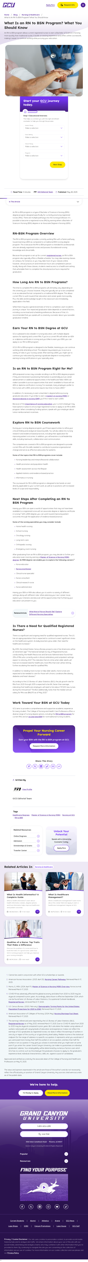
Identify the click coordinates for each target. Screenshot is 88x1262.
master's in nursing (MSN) (56, 396)
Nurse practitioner (23, 569)
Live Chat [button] (45, 1134)
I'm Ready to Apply (30, 1093)
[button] (44, 128)
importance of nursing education (38, 404)
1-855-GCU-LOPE (44, 1126)
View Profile (27, 789)
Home (6, 15)
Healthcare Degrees (21, 815)
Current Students (17, 1221)
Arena (57, 1221)
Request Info (69, 5)
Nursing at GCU (68, 815)
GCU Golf (76, 1226)
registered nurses (54, 255)
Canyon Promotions (42, 1226)
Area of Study (29, 144)
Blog (15, 15)
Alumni (33, 1221)
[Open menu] (83, 5)
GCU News (70, 1221)
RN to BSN (19, 818)
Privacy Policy (13, 1253)
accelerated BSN (35, 717)
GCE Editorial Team (45, 192)
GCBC (26, 1226)
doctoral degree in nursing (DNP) (26, 399)
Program (27, 153)
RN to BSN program (64, 714)
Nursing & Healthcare (31, 15)
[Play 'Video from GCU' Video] (44, 1187)
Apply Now (50, 5)
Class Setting (29, 134)
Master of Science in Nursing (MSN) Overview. (51, 986)
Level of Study (29, 125)
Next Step (57, 164)
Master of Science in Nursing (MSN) (46, 815)
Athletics (45, 1221)
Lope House (61, 1226)
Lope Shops (13, 1226)
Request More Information (44, 746)
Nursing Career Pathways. (55, 979)
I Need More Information (57, 1093)
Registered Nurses (16, 1002)
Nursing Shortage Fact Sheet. (66, 1014)
